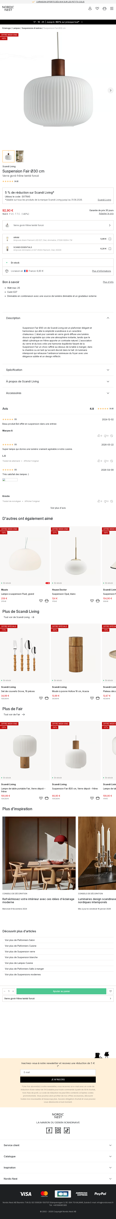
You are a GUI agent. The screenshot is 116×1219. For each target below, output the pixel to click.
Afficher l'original (31, 461)
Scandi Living (104, 199)
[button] (10, 181)
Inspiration (10, 1167)
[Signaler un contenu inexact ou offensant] (112, 435)
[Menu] (111, 8)
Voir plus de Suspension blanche (21, 957)
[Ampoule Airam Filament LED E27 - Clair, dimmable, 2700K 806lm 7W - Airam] (7, 239)
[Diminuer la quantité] (4, 991)
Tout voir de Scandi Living (17, 617)
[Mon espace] (90, 8)
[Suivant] (111, 90)
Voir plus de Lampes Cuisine (19, 963)
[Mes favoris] (97, 8)
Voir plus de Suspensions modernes (23, 974)
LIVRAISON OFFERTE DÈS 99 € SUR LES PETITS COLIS (60, 2)
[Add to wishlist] (41, 601)
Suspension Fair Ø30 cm (55, 28)
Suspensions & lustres (32, 28)
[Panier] (104, 8)
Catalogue (10, 1156)
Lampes (16, 28)
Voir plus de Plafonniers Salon (20, 940)
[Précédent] (5, 90)
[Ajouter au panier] (46, 600)
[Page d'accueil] (8, 8)
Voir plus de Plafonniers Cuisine (20, 946)
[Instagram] (58, 1130)
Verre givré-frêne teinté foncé (19, 998)
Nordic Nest (10, 1178)
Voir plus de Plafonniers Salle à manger (24, 968)
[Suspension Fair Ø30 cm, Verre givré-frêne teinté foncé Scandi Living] (58, 90)
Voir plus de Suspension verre (20, 951)
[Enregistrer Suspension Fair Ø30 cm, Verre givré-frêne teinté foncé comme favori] (111, 991)
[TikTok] (66, 1130)
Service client (11, 1145)
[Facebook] (49, 1130)
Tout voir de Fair (12, 714)
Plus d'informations (101, 271)
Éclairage (6, 28)
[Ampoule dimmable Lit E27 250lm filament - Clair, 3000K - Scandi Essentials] (7, 249)
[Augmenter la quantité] (13, 991)
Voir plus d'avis (58, 508)
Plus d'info (108, 282)
